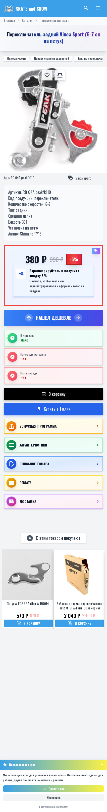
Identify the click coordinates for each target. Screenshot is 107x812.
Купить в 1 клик (57, 409)
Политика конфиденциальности (53, 807)
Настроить (53, 797)
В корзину (57, 394)
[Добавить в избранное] (47, 75)
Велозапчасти (16, 58)
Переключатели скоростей (51, 58)
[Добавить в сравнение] (59, 75)
